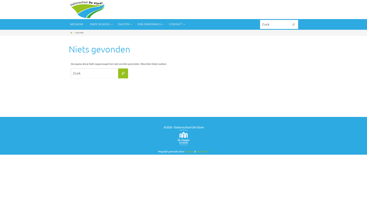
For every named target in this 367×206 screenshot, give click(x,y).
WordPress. (202, 151)
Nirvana (189, 151)
